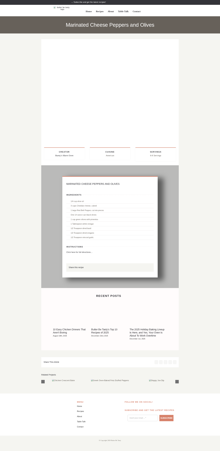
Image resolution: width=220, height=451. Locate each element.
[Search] (145, 11)
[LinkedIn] (142, 267)
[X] (138, 267)
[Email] (149, 267)
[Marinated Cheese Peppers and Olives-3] (110, 40)
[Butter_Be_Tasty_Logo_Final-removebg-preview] (62, 7)
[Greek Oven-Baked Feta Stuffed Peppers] (110, 380)
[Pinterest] (146, 267)
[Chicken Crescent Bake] (63, 380)
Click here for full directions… (79, 252)
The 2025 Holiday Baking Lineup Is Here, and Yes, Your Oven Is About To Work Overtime (147, 332)
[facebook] (149, 2)
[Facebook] (135, 267)
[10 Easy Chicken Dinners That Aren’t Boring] (70, 313)
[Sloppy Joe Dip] (156, 380)
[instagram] (155, 2)
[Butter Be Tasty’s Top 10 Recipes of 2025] (108, 313)
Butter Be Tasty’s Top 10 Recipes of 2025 (104, 331)
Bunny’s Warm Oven (64, 155)
